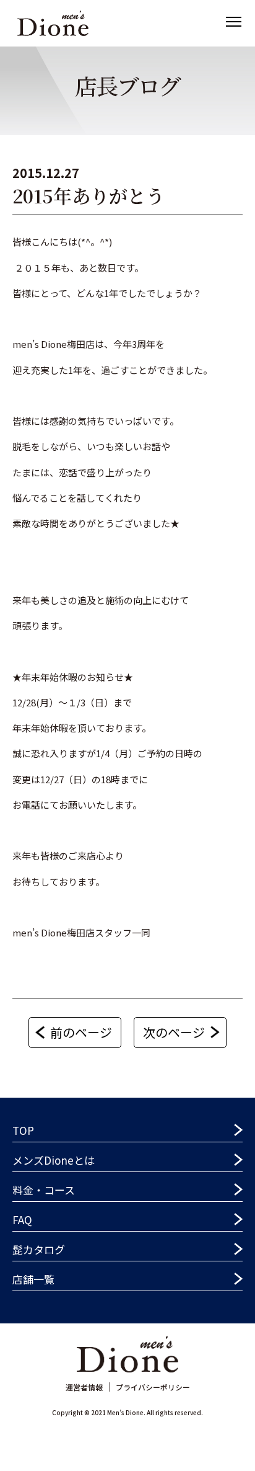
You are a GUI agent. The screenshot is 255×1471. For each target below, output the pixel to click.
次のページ (174, 1032)
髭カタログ (38, 1249)
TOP (23, 1130)
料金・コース (43, 1190)
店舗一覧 (33, 1279)
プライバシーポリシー (153, 1387)
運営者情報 (84, 1387)
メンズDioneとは (53, 1160)
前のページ (81, 1032)
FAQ (22, 1219)
